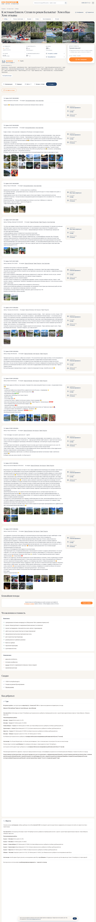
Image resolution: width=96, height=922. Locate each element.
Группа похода (7, 75)
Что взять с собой (52, 53)
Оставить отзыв (9, 90)
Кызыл (6, 67)
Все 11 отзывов (9, 62)
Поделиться (90, 12)
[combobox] (49, 3)
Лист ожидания (82, 59)
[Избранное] (93, 2)
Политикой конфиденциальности (34, 919)
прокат (7, 665)
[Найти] (65, 3)
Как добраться (51, 57)
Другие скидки (9, 687)
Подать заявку (87, 603)
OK (74, 918)
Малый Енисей (20, 69)
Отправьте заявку (29, 604)
